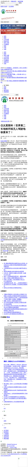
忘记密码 (11, 6)
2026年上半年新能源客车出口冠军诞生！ (15, 396)
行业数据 (6, 44)
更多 (8, 317)
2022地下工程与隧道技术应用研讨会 (14, 314)
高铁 (5, 87)
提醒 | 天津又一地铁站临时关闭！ (13, 300)
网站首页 (13, 1)
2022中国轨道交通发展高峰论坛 (12, 312)
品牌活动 (6, 62)
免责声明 (6, 437)
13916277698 (13, 447)
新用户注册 (4, 6)
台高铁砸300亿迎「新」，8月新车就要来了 (15, 283)
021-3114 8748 (10, 445)
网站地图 (6, 438)
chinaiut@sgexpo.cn (12, 444)
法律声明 (6, 435)
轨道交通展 (4, 141)
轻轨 (5, 88)
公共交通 (6, 39)
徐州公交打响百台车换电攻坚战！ (13, 287)
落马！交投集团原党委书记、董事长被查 (15, 276)
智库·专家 (6, 42)
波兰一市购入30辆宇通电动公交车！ (14, 278)
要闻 (2, 121)
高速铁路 (6, 91)
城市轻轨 (6, 90)
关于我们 (6, 430)
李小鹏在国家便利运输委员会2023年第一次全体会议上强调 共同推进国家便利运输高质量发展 (15, 265)
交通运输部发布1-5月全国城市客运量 (14, 401)
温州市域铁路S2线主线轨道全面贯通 (14, 271)
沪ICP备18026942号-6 (14, 454)
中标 (5, 47)
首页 (5, 36)
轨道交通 (6, 41)
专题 (5, 49)
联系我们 (6, 432)
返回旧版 (20, 1)
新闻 (5, 38)
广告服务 (6, 433)
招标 (5, 46)
